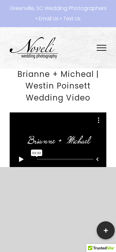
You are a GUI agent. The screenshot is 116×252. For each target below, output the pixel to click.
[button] (106, 230)
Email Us (49, 18)
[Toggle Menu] (102, 48)
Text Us (72, 18)
